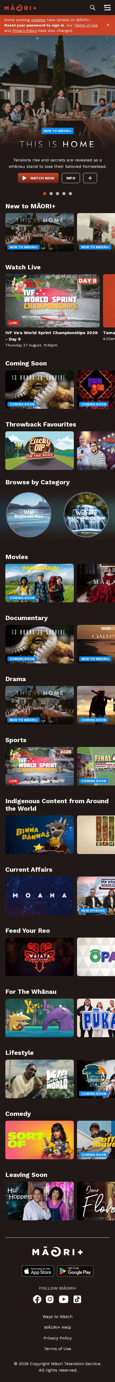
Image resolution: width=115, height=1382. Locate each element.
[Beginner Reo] (28, 514)
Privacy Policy (24, 30)
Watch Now (42, 178)
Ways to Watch (57, 1316)
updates (38, 20)
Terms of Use (86, 25)
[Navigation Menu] (107, 7)
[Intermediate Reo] (86, 514)
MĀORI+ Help (57, 1327)
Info (70, 178)
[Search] (92, 7)
